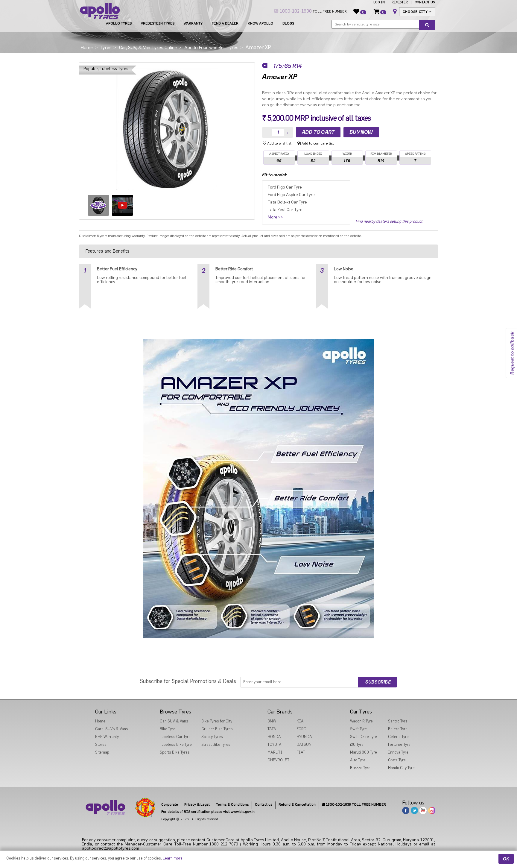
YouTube (423, 810)
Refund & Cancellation (297, 804)
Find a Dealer (225, 23)
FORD (301, 729)
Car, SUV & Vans (174, 721)
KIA (300, 721)
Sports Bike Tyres (175, 752)
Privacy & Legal (197, 804)
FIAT (300, 752)
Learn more (173, 858)
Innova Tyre (398, 752)
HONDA (274, 737)
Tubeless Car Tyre (175, 737)
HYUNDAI (305, 737)
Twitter (414, 810)
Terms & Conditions (232, 804)
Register (400, 2)
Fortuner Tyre (399, 744)
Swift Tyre (358, 729)
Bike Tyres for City (216, 721)
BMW (271, 721)
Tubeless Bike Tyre (176, 744)
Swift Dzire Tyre (363, 737)
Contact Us (425, 2)
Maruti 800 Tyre (363, 752)
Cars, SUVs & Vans (111, 729)
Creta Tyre (397, 760)
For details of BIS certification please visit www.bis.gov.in (208, 811)
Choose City (415, 11)
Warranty (193, 23)
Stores (101, 744)
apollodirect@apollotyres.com (110, 848)
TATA (271, 729)
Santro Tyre (397, 721)
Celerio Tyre (398, 737)
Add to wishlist (278, 143)
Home (100, 721)
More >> (275, 217)
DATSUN (303, 744)
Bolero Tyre (397, 729)
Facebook (405, 810)
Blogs (288, 23)
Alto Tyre (357, 760)
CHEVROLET (278, 760)
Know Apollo (260, 23)
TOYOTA (274, 744)
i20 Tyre (357, 744)
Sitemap (102, 752)
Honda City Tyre (401, 768)
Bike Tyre (167, 729)
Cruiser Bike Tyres (217, 729)
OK (506, 858)
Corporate (169, 804)
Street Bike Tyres (215, 744)
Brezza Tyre (360, 768)
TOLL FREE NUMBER (313, 11)
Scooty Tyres (212, 737)
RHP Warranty (107, 737)
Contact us (263, 804)
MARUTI (274, 752)
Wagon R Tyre (361, 721)
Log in (379, 2)
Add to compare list (317, 143)
